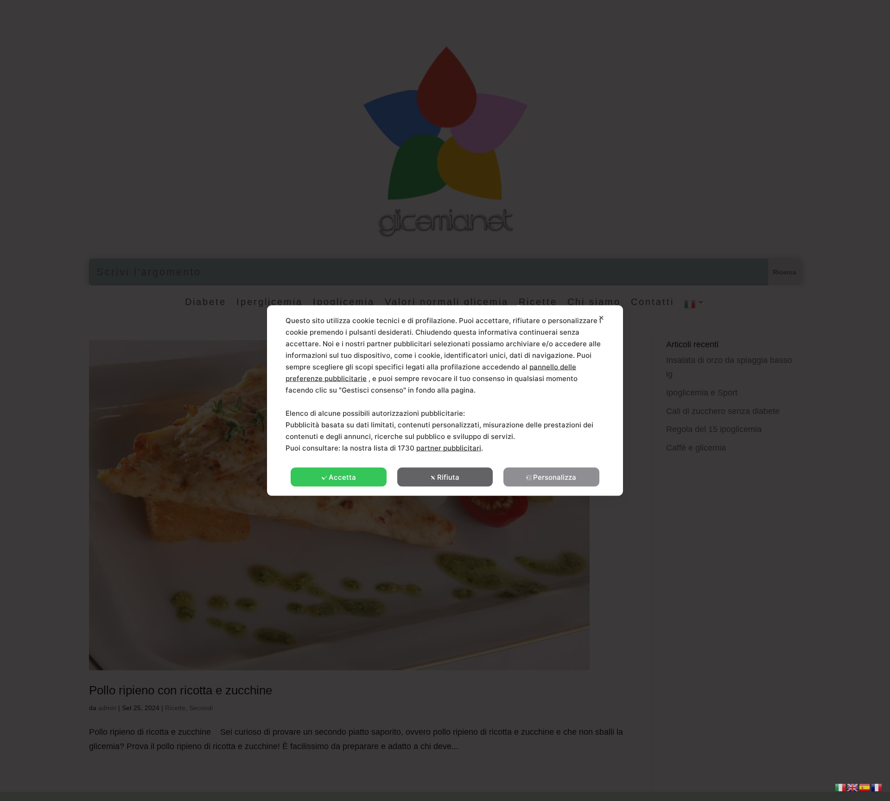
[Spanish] (865, 786)
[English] (853, 786)
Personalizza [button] (554, 477)
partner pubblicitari (448, 448)
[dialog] (445, 400)
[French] (877, 786)
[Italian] (841, 786)
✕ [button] (601, 317)
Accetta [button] (342, 477)
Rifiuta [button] (448, 477)
